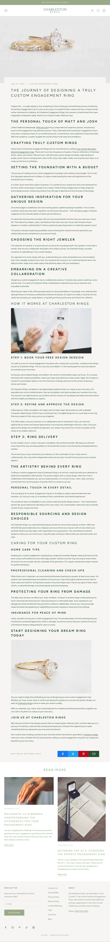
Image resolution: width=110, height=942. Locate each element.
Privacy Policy (53, 897)
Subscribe (14, 913)
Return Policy (53, 901)
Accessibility (53, 892)
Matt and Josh (42, 127)
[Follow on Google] (33, 927)
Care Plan (52, 915)
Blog (50, 919)
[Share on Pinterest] (83, 754)
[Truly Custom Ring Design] (51, 331)
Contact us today (91, 734)
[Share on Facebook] (63, 754)
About (72, 888)
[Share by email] (94, 754)
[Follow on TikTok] (26, 927)
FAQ (50, 910)
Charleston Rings (25, 703)
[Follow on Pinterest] (19, 927)
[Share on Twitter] (73, 754)
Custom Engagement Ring (43, 84)
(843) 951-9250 (81, 911)
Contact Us (53, 888)
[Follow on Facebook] (5, 927)
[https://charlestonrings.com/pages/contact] (51, 667)
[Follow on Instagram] (12, 927)
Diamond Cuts (12, 809)
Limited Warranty (55, 906)
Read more (8, 845)
